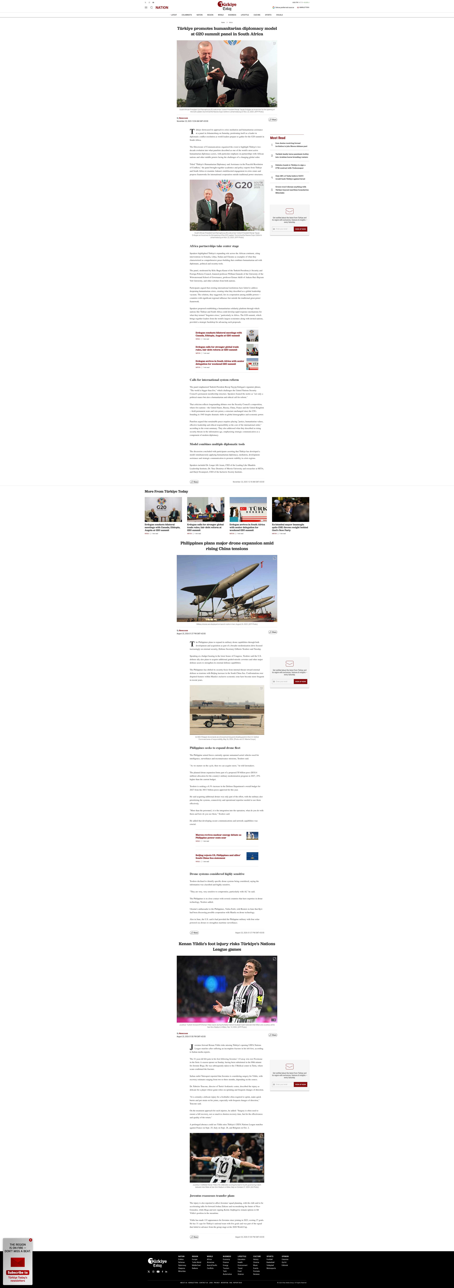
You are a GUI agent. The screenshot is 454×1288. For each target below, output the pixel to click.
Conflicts (210, 1268)
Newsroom (183, 118)
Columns (285, 1259)
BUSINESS (232, 14)
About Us (183, 1282)
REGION (210, 14)
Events (255, 1268)
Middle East (196, 1265)
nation (162, 7)
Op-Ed (284, 1262)
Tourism (226, 1268)
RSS (230, 1282)
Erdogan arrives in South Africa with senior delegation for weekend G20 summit (220, 362)
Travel (240, 1268)
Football (270, 1259)
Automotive (227, 1274)
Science (241, 1274)
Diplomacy (182, 1265)
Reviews (256, 1274)
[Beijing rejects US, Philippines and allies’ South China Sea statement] (252, 856)
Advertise (224, 1282)
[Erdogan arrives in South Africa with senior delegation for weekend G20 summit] (252, 364)
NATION (200, 14)
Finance (226, 1262)
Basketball (270, 1262)
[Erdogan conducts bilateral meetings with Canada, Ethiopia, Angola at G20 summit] (252, 336)
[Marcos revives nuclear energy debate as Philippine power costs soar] (252, 836)
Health (240, 1262)
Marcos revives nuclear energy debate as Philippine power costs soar (218, 836)
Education (241, 1259)
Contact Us (203, 1282)
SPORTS (268, 14)
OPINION (285, 1256)
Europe (194, 1259)
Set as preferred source (284, 7)
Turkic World (196, 1262)
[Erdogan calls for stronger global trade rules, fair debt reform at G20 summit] (252, 350)
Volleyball (270, 1265)
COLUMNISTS (187, 14)
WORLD (221, 14)
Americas (210, 1262)
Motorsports (271, 1268)
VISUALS (279, 14)
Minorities (182, 1271)
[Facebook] (162, 1272)
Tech (225, 1271)
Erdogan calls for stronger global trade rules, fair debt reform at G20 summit (217, 348)
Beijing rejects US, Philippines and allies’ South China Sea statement (218, 856)
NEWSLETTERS (304, 7)
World (198, 339)
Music (255, 1265)
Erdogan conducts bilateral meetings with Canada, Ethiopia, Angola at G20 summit (219, 334)
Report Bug (237, 1282)
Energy (225, 1265)
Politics (181, 1259)
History (255, 1259)
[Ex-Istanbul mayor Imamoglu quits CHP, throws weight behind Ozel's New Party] (290, 509)
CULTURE (257, 14)
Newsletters (193, 1282)
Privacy (217, 1282)
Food (239, 1271)
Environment (242, 1265)
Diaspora (181, 1268)
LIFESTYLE (245, 14)
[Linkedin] (166, 1272)
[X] (149, 1272)
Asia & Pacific (212, 1265)
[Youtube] (158, 1272)
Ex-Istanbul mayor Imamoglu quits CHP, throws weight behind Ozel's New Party (290, 527)
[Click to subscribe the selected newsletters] (300, 229)
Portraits (256, 1271)
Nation (231, 22)
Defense (181, 1262)
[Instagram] (153, 1272)
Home (223, 22)
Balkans (195, 1268)
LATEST (174, 14)
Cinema (256, 1262)
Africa (209, 1259)
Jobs (211, 1282)
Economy (226, 1259)
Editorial (285, 1265)
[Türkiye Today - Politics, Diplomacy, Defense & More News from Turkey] (227, 6)
